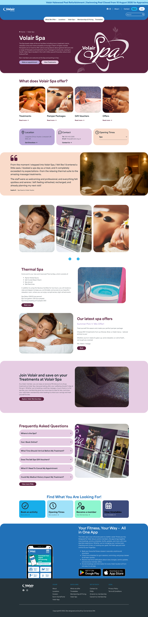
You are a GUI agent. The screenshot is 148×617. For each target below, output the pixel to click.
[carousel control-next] (78, 259)
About (55, 588)
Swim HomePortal (59, 597)
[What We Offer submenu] (56, 19)
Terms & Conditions (115, 591)
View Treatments (50, 62)
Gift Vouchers (82, 116)
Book (81, 348)
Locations (56, 591)
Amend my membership (98, 594)
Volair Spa (73, 597)
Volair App (56, 599)
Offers (106, 116)
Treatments (25, 116)
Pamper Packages (56, 116)
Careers (55, 594)
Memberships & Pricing (78, 594)
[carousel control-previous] (70, 259)
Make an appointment (29, 62)
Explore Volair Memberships (31, 399)
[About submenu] (119, 8)
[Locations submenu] (65, 19)
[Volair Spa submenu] (75, 19)
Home (23, 32)
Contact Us (93, 588)
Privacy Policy (113, 588)
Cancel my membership (98, 597)
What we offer (75, 588)
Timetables (74, 591)
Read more (23, 120)
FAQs (92, 591)
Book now (27, 305)
